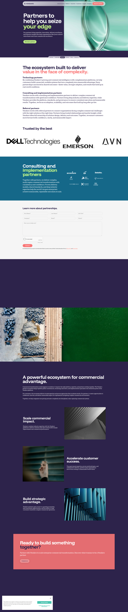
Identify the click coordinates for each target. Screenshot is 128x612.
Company (89, 3)
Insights (84, 3)
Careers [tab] (67, 57)
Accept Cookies (44, 602)
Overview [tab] (51, 57)
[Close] (50, 598)
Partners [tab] (62, 57)
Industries (73, 3)
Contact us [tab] (76, 57)
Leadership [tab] (57, 57)
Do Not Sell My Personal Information (44, 606)
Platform (68, 3)
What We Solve (61, 3)
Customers (79, 3)
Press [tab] (72, 57)
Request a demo (98, 3)
